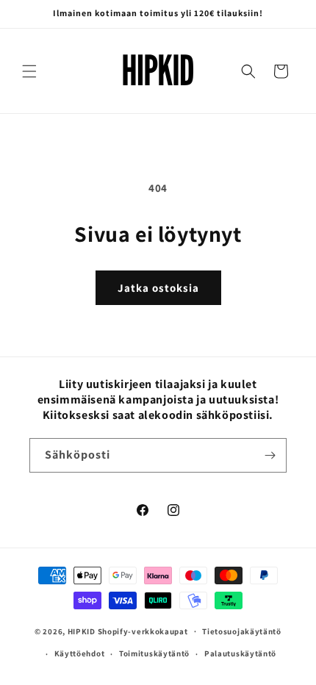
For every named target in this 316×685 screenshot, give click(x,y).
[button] (29, 71)
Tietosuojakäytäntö (241, 631)
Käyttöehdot (79, 653)
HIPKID (82, 630)
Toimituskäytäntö (154, 653)
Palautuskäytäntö (240, 653)
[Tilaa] (270, 455)
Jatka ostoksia (158, 288)
